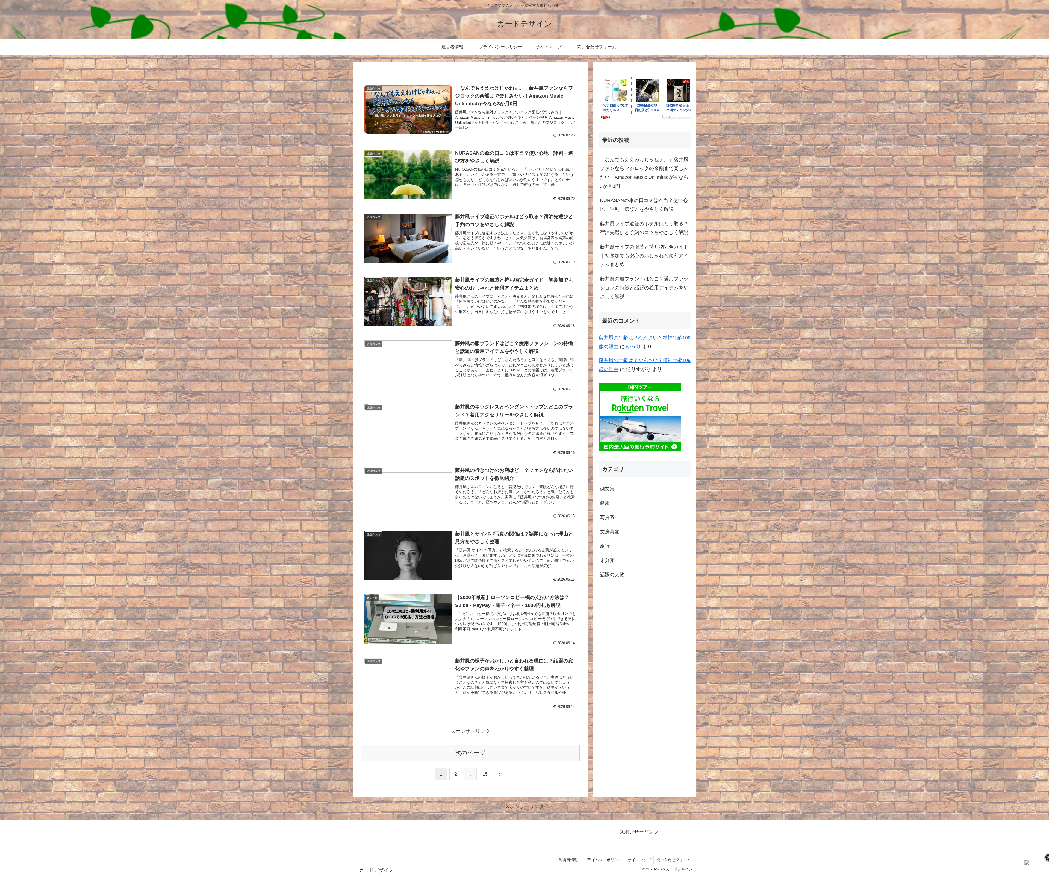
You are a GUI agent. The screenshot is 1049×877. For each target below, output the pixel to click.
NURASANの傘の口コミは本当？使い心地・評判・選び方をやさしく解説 (644, 205)
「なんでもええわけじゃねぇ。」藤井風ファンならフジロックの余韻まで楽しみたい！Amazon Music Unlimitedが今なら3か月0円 (644, 173)
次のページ (470, 752)
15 (485, 774)
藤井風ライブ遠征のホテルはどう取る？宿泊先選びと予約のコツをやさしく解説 (644, 228)
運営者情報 (568, 860)
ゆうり (633, 346)
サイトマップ (639, 860)
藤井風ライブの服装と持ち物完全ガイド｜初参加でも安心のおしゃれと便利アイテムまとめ (644, 255)
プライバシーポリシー (603, 860)
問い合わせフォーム (673, 860)
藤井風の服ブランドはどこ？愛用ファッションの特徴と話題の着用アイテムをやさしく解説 (644, 287)
